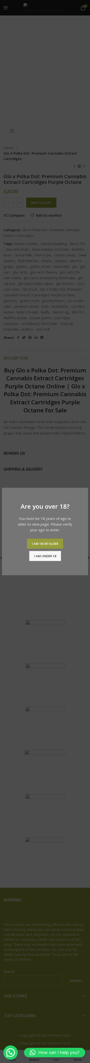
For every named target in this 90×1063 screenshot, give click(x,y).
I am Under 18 (45, 556)
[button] (10, 1052)
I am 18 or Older (45, 543)
